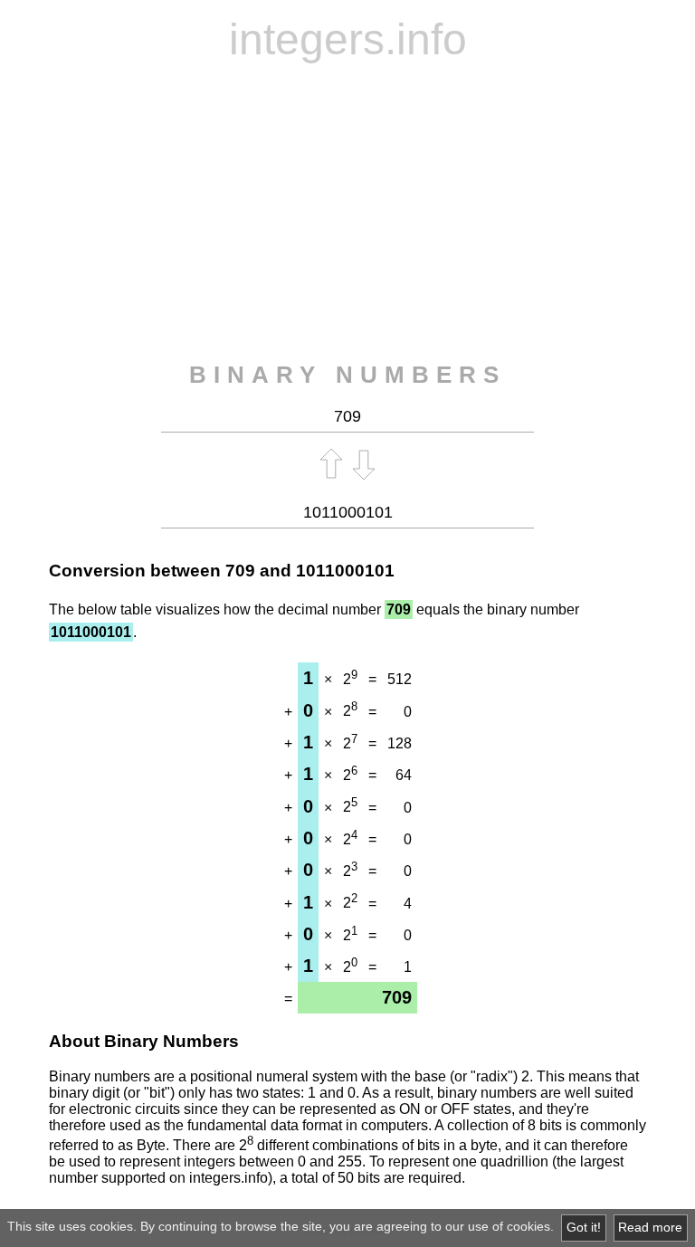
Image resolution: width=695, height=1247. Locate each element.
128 (399, 743)
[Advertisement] (347, 212)
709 (240, 570)
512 (399, 679)
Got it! (583, 1227)
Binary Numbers (347, 374)
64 (403, 775)
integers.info (348, 39)
